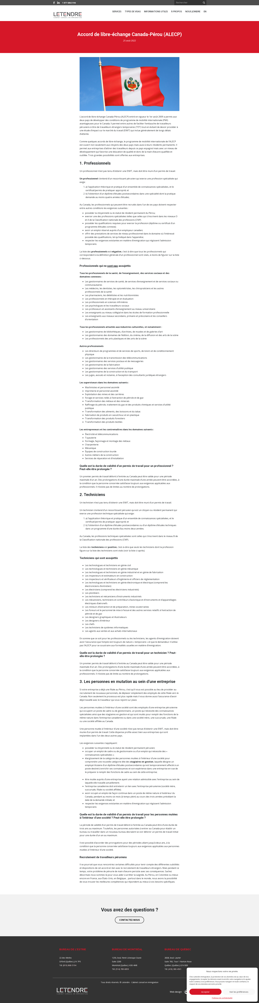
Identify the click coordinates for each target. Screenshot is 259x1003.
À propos (176, 11)
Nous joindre (192, 11)
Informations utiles (156, 11)
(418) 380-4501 (174, 969)
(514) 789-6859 (122, 969)
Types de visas (133, 11)
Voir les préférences (238, 991)
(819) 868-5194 (69, 965)
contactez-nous (129, 919)
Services (116, 11)
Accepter (205, 991)
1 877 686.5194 (69, 2)
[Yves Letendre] (72, 991)
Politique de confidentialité (222, 998)
